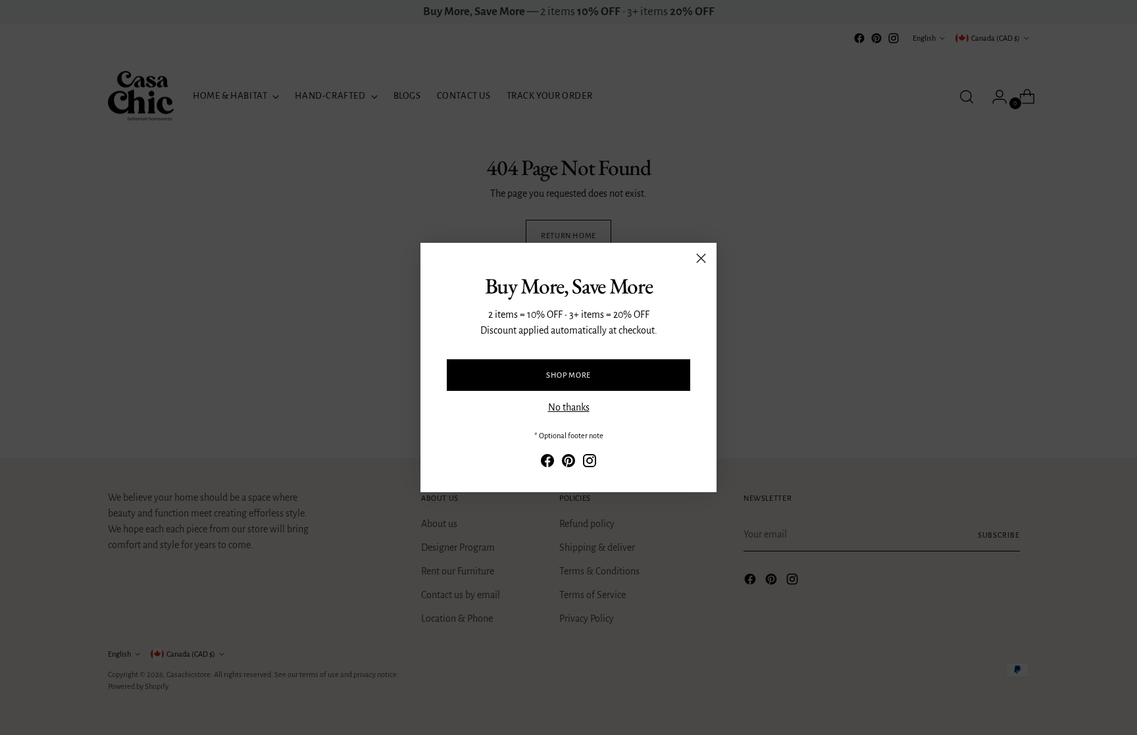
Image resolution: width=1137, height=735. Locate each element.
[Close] (701, 258)
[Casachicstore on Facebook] (547, 463)
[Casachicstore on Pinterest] (568, 463)
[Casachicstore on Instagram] (589, 463)
